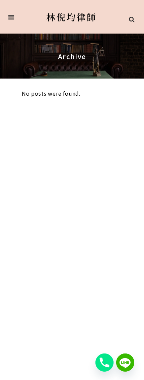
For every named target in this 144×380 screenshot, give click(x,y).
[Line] (125, 362)
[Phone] (104, 362)
